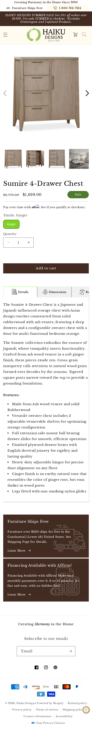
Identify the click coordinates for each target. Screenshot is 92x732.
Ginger (11, 223)
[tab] (20, 292)
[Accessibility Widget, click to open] (86, 710)
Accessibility (64, 716)
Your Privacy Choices (50, 722)
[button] (5, 34)
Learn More (16, 550)
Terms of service (47, 709)
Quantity (9, 234)
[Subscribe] (70, 651)
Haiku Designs (26, 703)
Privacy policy (22, 709)
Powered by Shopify (50, 703)
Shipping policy (73, 709)
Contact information (37, 716)
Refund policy (77, 703)
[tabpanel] (46, 399)
